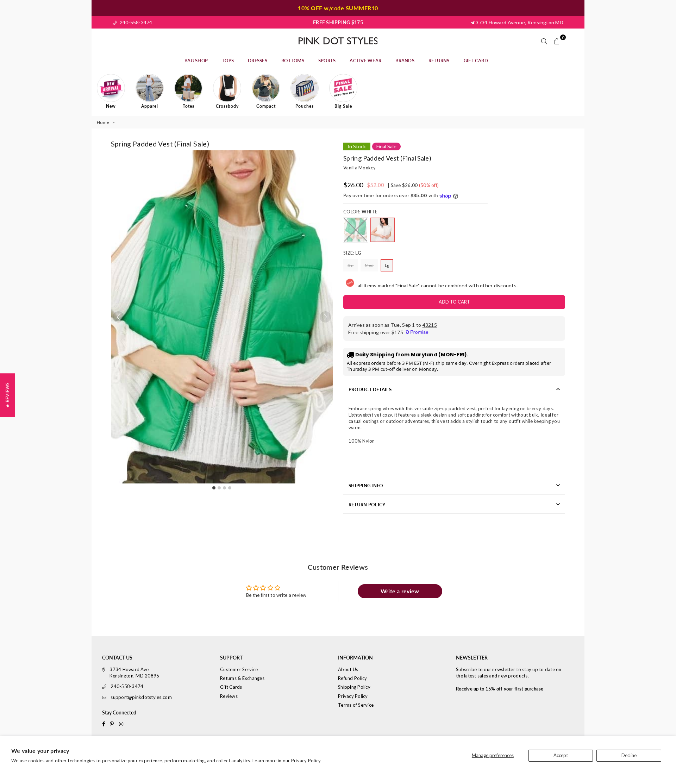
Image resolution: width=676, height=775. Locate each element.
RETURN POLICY (367, 504)
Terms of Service (356, 705)
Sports (327, 60)
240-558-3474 (135, 22)
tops (228, 60)
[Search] (544, 41)
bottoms (292, 60)
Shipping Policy (354, 687)
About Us (348, 669)
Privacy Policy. (306, 760)
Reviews (229, 696)
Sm (351, 265)
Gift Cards (231, 687)
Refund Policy (352, 678)
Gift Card (476, 60)
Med (369, 265)
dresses (257, 60)
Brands (404, 60)
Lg (387, 265)
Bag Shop (196, 60)
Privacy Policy (353, 696)
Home (103, 122)
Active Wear (365, 60)
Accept (560, 755)
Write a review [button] (400, 591)
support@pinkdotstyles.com (141, 697)
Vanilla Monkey (359, 167)
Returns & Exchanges (242, 678)
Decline (629, 755)
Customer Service (239, 669)
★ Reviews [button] (7, 394)
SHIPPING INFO (366, 485)
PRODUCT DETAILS (370, 389)
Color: (360, 211)
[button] (325, 317)
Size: (352, 253)
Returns (439, 60)
